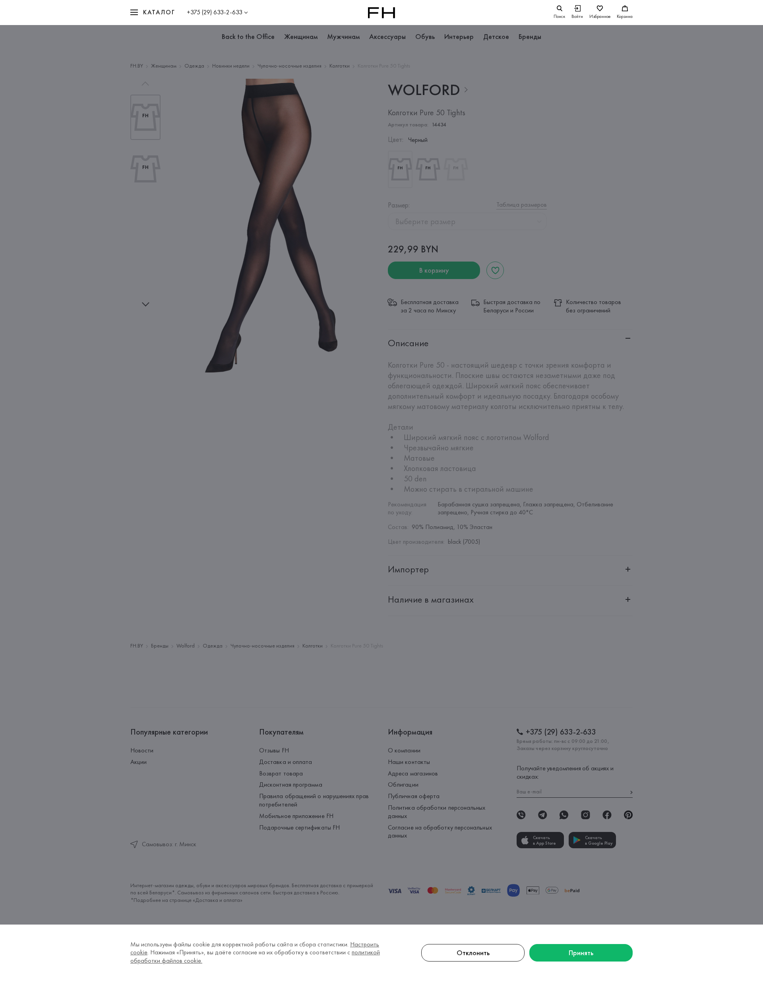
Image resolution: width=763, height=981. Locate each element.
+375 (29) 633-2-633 (214, 12)
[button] (152, 12)
